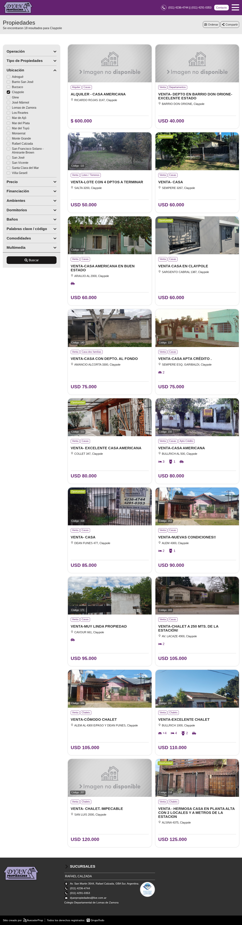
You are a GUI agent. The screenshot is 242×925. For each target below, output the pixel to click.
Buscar (34, 260)
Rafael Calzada (22, 143)
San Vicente (20, 162)
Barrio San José (22, 81)
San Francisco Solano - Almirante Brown (27, 150)
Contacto (221, 7)
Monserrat (18, 133)
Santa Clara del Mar (25, 167)
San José (18, 157)
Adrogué (17, 76)
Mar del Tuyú (20, 128)
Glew (15, 97)
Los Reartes (20, 112)
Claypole (18, 92)
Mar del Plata (21, 123)
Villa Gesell (19, 173)
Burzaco (17, 87)
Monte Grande (21, 138)
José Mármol (20, 102)
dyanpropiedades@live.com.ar (88, 897)
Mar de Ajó (19, 117)
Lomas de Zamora (24, 107)
